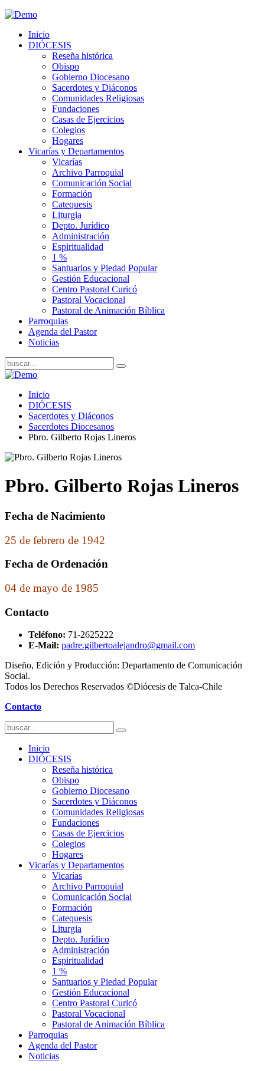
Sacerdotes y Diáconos (94, 88)
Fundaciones (75, 109)
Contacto (23, 706)
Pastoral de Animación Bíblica (108, 310)
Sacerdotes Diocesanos (71, 426)
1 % (59, 257)
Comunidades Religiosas (98, 98)
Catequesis (72, 204)
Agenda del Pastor (62, 332)
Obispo (65, 66)
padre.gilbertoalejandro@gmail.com (128, 645)
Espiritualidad (77, 247)
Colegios (68, 130)
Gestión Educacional (90, 278)
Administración (80, 236)
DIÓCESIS (49, 45)
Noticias (43, 342)
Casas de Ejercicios (88, 119)
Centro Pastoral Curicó (94, 289)
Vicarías (67, 162)
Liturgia (67, 215)
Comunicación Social (92, 183)
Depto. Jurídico (80, 225)
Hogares (67, 141)
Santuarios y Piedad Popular (104, 268)
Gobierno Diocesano (90, 77)
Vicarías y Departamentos (76, 151)
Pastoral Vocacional (88, 300)
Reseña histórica (82, 56)
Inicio (39, 34)
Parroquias (48, 321)
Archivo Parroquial (87, 172)
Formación (72, 194)
